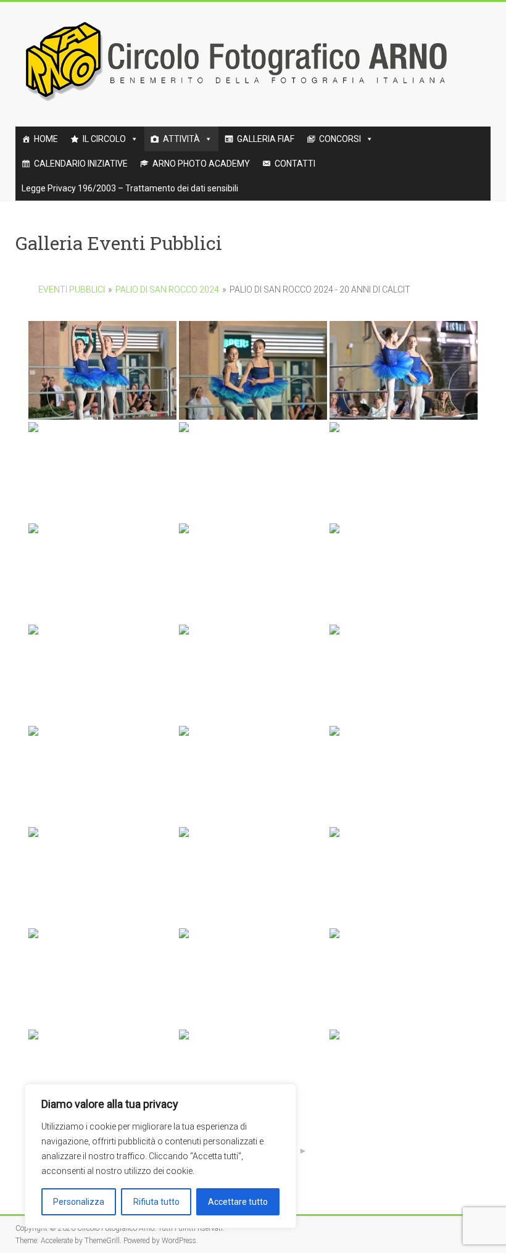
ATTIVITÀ (181, 139)
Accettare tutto (238, 1202)
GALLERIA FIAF (265, 139)
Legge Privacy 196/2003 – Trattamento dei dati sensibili (130, 188)
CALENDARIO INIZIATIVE (81, 164)
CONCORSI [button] (340, 139)
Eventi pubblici (71, 289)
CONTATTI (295, 164)
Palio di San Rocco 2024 (167, 289)
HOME (46, 139)
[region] (160, 1156)
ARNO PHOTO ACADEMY (201, 164)
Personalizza (78, 1202)
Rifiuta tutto (156, 1202)
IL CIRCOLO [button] (104, 139)
